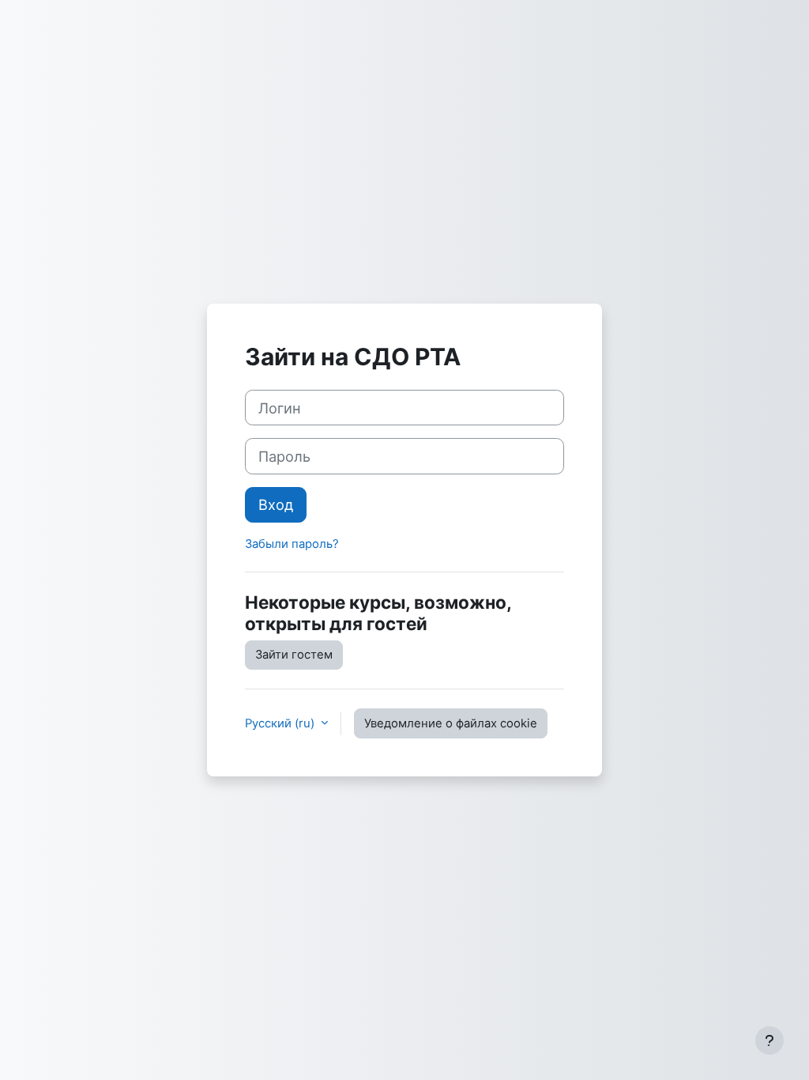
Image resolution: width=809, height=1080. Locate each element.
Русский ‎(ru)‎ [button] (281, 723)
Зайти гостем (294, 655)
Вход (275, 504)
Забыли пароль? (292, 544)
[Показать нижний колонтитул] (769, 1040)
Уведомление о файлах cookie (450, 723)
